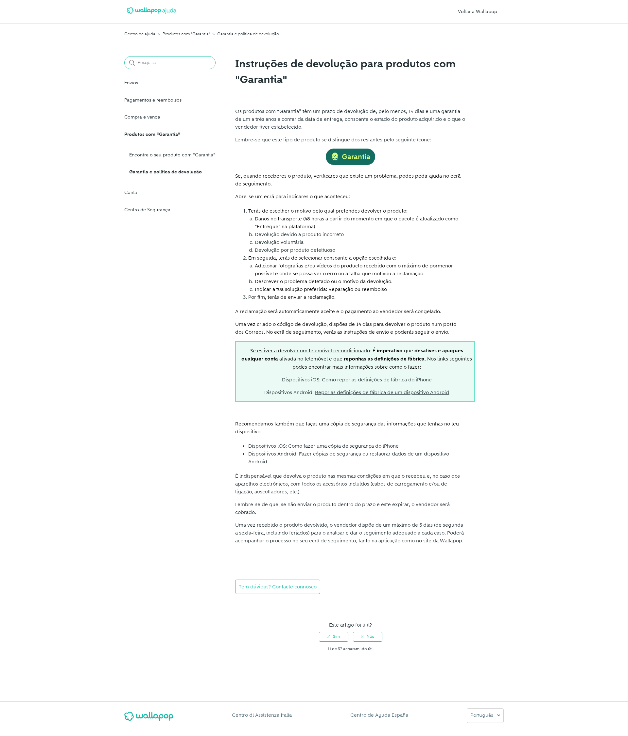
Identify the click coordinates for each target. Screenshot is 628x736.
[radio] (333, 637)
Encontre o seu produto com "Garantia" (172, 155)
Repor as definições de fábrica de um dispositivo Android (382, 392)
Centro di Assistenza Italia (262, 715)
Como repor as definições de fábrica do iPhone (377, 379)
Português (482, 715)
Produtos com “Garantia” (186, 34)
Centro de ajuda (139, 34)
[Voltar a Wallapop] (148, 719)
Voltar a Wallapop (477, 11)
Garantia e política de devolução (248, 34)
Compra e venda (142, 117)
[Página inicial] (151, 15)
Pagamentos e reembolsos (153, 100)
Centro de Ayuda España (379, 715)
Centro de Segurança (147, 209)
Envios (131, 82)
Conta (130, 192)
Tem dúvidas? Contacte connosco (278, 586)
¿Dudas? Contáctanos (263, 604)
